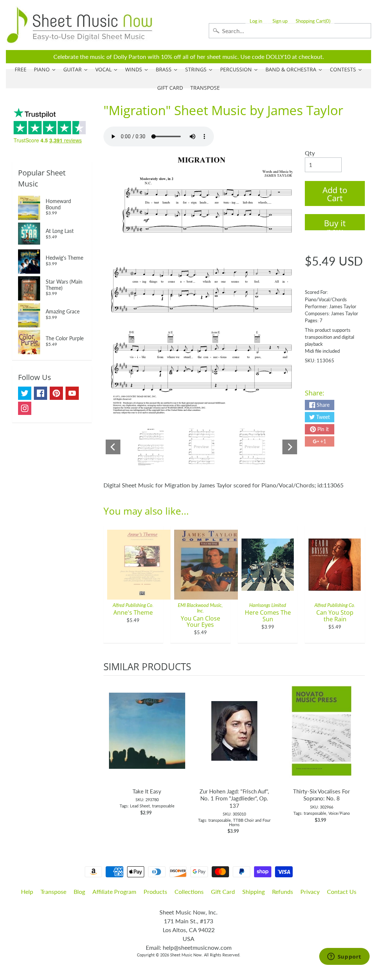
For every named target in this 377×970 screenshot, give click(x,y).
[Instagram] (24, 408)
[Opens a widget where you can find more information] (344, 957)
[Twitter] (24, 393)
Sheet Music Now (186, 954)
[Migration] (150, 447)
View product (147, 738)
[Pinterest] (56, 393)
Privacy (310, 891)
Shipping (253, 891)
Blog (79, 891)
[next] (357, 755)
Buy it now (335, 223)
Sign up (280, 21)
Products (155, 891)
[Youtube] (72, 393)
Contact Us (341, 891)
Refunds (282, 891)
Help (27, 891)
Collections (189, 891)
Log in (256, 21)
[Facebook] (40, 393)
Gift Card (223, 891)
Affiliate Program (114, 891)
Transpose (53, 891)
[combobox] (290, 30)
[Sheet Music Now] (79, 25)
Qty (310, 152)
